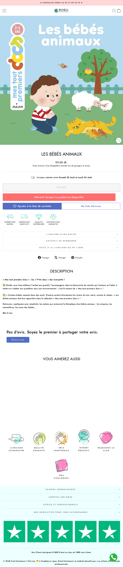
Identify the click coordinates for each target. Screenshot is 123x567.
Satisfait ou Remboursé (61, 241)
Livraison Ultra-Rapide (61, 234)
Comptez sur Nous (60, 497)
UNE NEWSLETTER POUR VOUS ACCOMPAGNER (61, 512)
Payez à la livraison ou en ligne (61, 247)
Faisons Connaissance (61, 489)
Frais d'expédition (52, 165)
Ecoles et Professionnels (60, 504)
